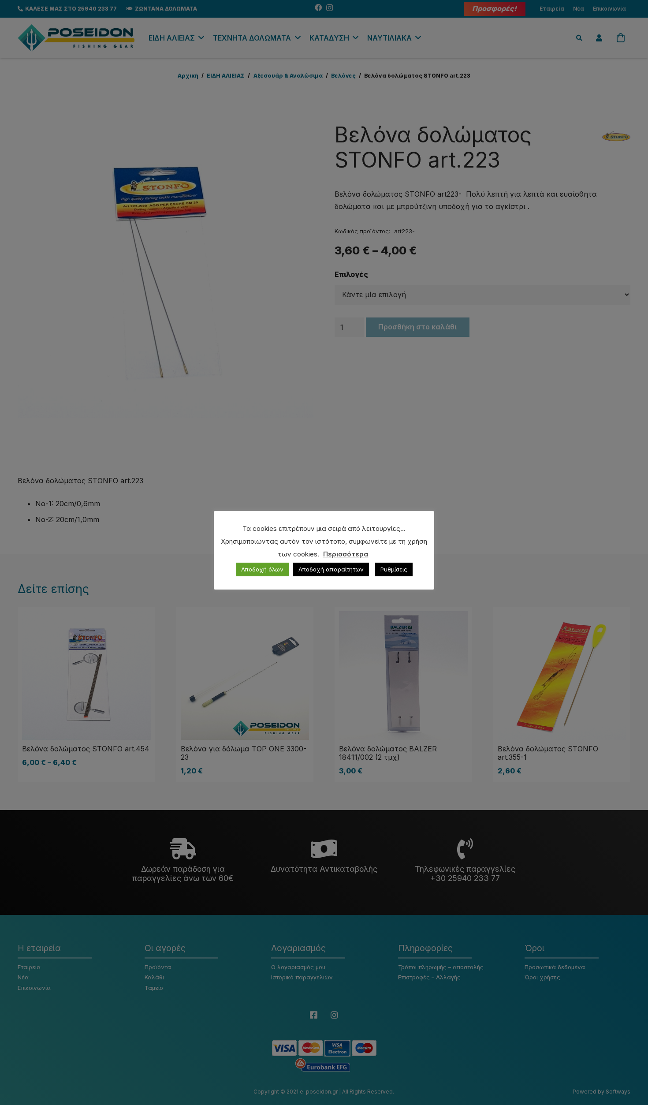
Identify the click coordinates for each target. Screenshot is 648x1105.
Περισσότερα (346, 554)
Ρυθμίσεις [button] (393, 569)
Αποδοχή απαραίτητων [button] (331, 569)
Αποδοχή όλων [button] (262, 569)
